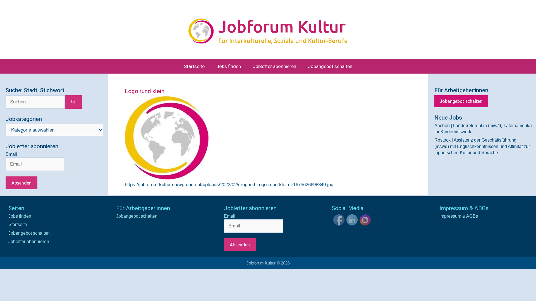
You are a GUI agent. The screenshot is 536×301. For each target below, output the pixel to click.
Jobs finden (228, 66)
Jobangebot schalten (330, 66)
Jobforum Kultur (282, 26)
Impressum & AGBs (458, 216)
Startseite (194, 66)
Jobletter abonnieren (274, 66)
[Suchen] (73, 102)
